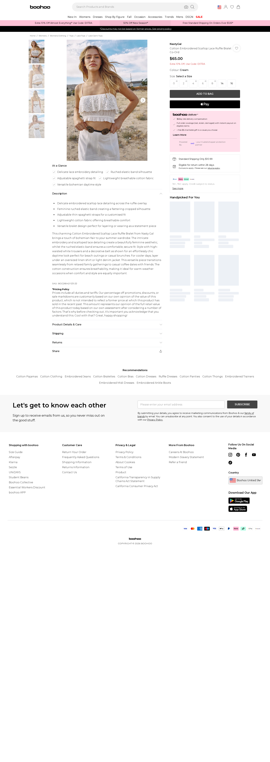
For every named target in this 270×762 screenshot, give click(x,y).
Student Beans (18, 477)
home (32, 36)
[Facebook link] (246, 455)
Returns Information (76, 467)
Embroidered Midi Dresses (116, 382)
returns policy (214, 168)
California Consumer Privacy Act (137, 486)
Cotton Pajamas (27, 376)
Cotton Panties (190, 376)
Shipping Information (77, 462)
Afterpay (14, 457)
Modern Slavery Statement (186, 457)
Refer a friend (178, 462)
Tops (71, 36)
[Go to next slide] (142, 100)
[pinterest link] (238, 455)
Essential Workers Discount (27, 487)
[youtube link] (254, 455)
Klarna (13, 462)
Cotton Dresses (146, 376)
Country (233, 472)
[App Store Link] (239, 504)
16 (231, 83)
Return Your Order (74, 452)
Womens (43, 36)
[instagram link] (230, 455)
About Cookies (125, 462)
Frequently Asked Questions (80, 457)
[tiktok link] (230, 463)
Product (121, 472)
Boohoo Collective (21, 482)
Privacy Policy (124, 452)
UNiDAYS (15, 472)
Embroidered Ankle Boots (154, 382)
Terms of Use (124, 467)
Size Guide (16, 452)
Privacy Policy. (155, 419)
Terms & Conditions (128, 457)
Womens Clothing (58, 36)
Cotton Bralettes (104, 376)
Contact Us (69, 472)
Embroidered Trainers (239, 376)
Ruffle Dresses (168, 376)
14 (222, 83)
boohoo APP (17, 492)
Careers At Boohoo (181, 452)
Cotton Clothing (51, 376)
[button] (219, 7)
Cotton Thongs (212, 376)
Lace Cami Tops (95, 36)
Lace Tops (81, 36)
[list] (107, 100)
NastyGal (175, 44)
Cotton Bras (125, 376)
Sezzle (13, 467)
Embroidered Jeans (78, 376)
